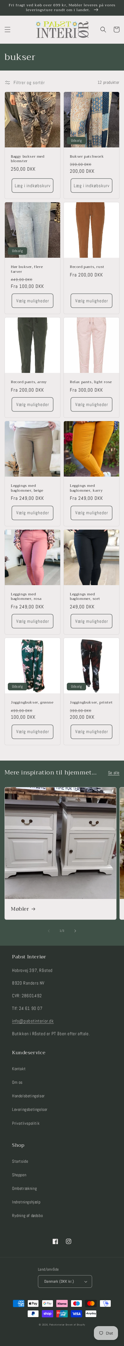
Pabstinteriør (57, 1324)
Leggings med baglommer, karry (86, 488)
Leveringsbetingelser (30, 1109)
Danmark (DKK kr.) (59, 1281)
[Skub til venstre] (48, 931)
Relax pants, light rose (91, 382)
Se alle (113, 772)
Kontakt (19, 1068)
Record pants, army (29, 382)
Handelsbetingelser (28, 1096)
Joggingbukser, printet (91, 702)
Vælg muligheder (32, 301)
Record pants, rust (87, 267)
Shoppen (19, 1174)
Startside (20, 1161)
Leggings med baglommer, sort (85, 596)
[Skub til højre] (75, 931)
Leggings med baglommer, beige (27, 488)
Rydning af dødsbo (27, 1215)
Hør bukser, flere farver (27, 269)
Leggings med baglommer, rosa (26, 596)
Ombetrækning (24, 1188)
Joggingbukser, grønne (32, 702)
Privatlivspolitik (25, 1123)
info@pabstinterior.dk (33, 1021)
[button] (7, 29)
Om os (17, 1082)
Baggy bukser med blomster (28, 159)
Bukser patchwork (87, 156)
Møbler (20, 909)
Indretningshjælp (26, 1202)
